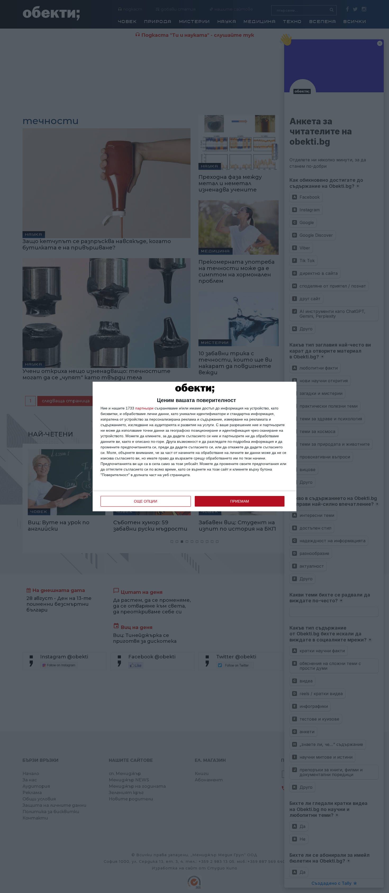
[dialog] (194, 446)
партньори (144, 408)
